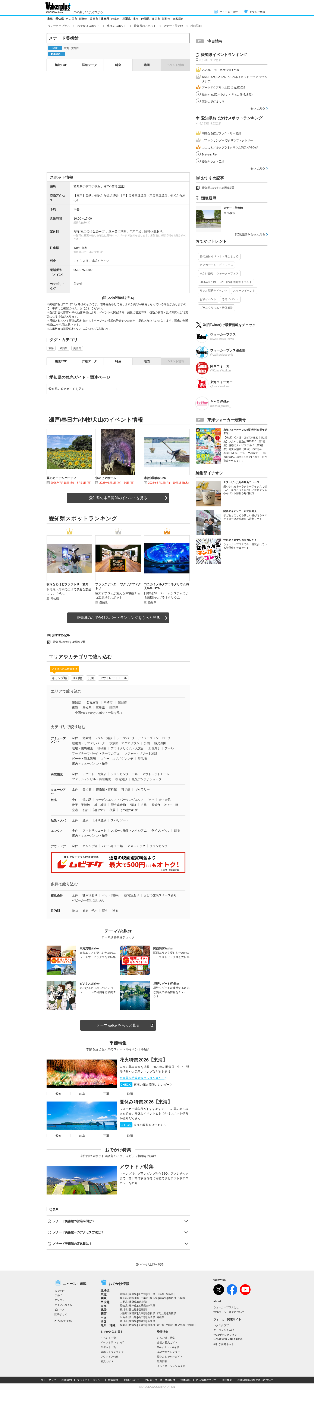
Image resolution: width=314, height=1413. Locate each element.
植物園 (101, 748)
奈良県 (151, 1313)
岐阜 (82, 1094)
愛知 (59, 1094)
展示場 (142, 758)
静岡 (130, 1094)
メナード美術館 (173, 25)
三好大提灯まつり (213, 101)
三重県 (126, 18)
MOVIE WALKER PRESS (227, 1339)
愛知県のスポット (145, 25)
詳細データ (89, 65)
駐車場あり (89, 895)
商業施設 (57, 774)
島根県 (160, 1317)
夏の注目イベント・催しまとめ (219, 256)
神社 (151, 799)
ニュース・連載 (229, 11)
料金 (118, 65)
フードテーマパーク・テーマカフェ (96, 753)
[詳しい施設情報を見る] (118, 297)
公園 (91, 678)
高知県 (151, 1321)
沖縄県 (190, 1324)
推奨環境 (113, 1380)
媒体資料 (185, 1380)
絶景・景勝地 (81, 805)
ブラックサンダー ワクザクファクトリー (227, 140)
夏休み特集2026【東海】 (146, 1102)
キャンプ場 (59, 678)
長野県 (133, 1301)
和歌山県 (162, 1313)
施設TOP (61, 65)
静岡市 (156, 18)
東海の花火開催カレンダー (145, 1084)
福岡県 (124, 1324)
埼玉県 (154, 1297)
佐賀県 (133, 1324)
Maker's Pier (209, 154)
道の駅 (86, 799)
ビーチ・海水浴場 (84, 758)
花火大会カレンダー (168, 1351)
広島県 (124, 1317)
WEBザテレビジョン (225, 1334)
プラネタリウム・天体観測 (216, 307)
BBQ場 (77, 678)
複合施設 (121, 779)
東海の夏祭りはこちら (142, 1125)
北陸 (104, 1309)
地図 (147, 65)
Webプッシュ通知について (228, 1312)
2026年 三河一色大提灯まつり (220, 70)
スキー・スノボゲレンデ (116, 758)
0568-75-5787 (83, 270)
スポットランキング (112, 1351)
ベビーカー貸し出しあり (88, 900)
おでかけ (59, 1290)
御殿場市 (178, 18)
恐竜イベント (230, 299)
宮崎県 (169, 1324)
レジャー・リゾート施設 (140, 753)
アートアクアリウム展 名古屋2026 (223, 87)
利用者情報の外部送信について (255, 1380)
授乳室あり (131, 895)
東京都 (124, 1297)
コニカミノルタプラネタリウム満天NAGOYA (230, 147)
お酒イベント (208, 299)
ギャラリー (142, 789)
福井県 (142, 1309)
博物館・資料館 (106, 789)
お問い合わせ (131, 1380)
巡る (115, 910)
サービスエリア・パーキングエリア (120, 799)
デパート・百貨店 (94, 774)
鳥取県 (151, 1317)
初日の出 (99, 810)
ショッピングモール (124, 774)
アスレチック (136, 846)
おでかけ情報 (257, 11)
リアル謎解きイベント (213, 290)
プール (169, 748)
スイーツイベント (244, 290)
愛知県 (60, 18)
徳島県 (142, 1321)
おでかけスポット (88, 25)
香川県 (124, 1321)
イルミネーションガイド (171, 1366)
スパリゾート (120, 820)
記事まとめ (60, 1314)
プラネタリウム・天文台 (127, 748)
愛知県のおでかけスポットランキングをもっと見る (118, 618)
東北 (104, 1294)
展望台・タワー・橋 (164, 805)
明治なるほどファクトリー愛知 (221, 133)
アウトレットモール (113, 678)
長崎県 (142, 1324)
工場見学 (154, 748)
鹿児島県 (180, 1324)
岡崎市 (83, 18)
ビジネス (59, 1309)
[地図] (121, 186)
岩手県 (142, 1294)
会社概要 (227, 1380)
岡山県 (133, 1317)
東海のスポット (116, 25)
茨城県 (181, 1297)
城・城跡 (100, 805)
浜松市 (166, 18)
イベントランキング (112, 1342)
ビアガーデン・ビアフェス (216, 264)
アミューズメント (58, 739)
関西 (104, 1313)
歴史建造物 (118, 805)
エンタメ (57, 830)
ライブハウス (160, 830)
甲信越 (105, 1302)
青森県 (133, 1294)
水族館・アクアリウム (124, 743)
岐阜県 (105, 18)
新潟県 (142, 1301)
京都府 (133, 1313)
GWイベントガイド (168, 1347)
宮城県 (124, 1294)
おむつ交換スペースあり (160, 895)
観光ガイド (107, 1361)
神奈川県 (134, 1297)
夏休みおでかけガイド (170, 1356)
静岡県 (145, 18)
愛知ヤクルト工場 (213, 161)
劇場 (177, 830)
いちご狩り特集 (166, 1337)
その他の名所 (129, 810)
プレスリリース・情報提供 (159, 1380)
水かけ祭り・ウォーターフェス (219, 273)
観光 (54, 800)
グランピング (159, 846)
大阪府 (124, 1313)
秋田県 (151, 1294)
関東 (104, 1298)
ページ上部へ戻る (152, 1264)
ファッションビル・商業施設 (91, 779)
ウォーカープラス (59, 25)
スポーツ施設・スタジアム (129, 830)
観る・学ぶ (89, 910)
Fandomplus (64, 1320)
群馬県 (163, 1297)
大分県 (160, 1324)
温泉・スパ (58, 820)
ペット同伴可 (111, 895)
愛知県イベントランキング (224, 54)
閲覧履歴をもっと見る (250, 234)
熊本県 (151, 1324)
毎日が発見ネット (223, 1344)
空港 (75, 810)
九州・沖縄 (108, 1325)
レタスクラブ (221, 1325)
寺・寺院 (165, 799)
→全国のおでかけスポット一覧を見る (97, 712)
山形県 (160, 1294)
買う (105, 910)
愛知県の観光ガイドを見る (66, 389)
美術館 (77, 284)
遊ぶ (75, 910)
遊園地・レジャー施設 (97, 738)
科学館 (125, 789)
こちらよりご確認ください (91, 260)
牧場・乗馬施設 (82, 748)
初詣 (85, 810)
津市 (135, 18)
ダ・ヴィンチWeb (223, 1330)
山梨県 (124, 1301)
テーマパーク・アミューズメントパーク (144, 738)
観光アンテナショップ (147, 779)
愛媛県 (133, 1321)
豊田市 (94, 18)
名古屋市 (71, 18)
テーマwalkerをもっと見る (118, 1025)
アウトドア (58, 846)
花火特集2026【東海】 (143, 1060)
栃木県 (172, 1297)
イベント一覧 (108, 1337)
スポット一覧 (108, 1347)
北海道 (105, 1290)
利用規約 (67, 1380)
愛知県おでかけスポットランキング (232, 118)
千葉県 (144, 1297)
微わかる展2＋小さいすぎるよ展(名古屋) (227, 94)
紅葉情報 (162, 1361)
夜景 (112, 810)
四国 (104, 1321)
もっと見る (257, 108)
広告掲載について (206, 1380)
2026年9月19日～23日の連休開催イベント (226, 282)
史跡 (144, 805)
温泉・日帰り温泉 (94, 820)
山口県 (142, 1317)
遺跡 (133, 805)
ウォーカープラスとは (226, 1307)
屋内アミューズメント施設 (90, 763)
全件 (75, 738)
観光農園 (160, 743)
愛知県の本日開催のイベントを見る (118, 498)
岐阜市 (115, 18)
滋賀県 (172, 1313)
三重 (106, 1094)
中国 (104, 1317)
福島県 (169, 1294)
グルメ (58, 1295)
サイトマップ (48, 1380)
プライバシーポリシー (90, 1380)
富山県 (133, 1309)
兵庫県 (142, 1313)
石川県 (124, 1309)
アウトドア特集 (137, 1166)
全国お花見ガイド (167, 1342)
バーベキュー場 (112, 846)
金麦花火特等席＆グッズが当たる (142, 1078)
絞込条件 (57, 895)
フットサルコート (94, 830)
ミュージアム (58, 791)
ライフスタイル (63, 1304)
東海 (50, 18)
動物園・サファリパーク (88, 743)
